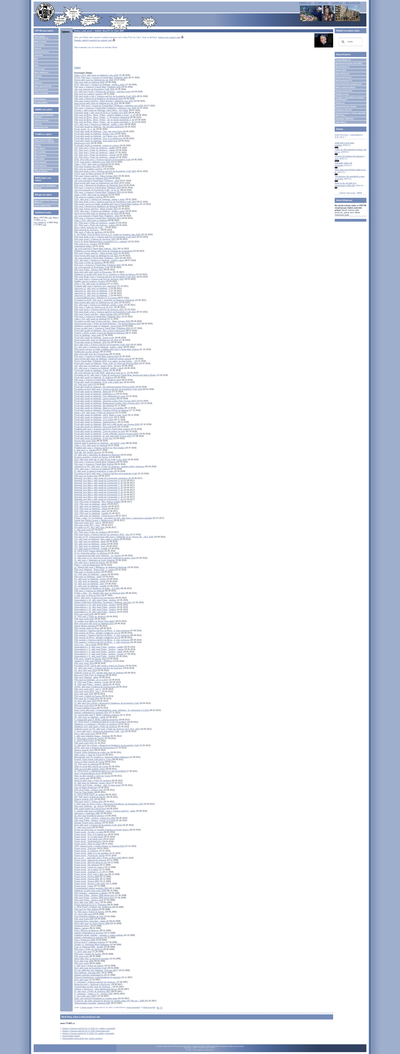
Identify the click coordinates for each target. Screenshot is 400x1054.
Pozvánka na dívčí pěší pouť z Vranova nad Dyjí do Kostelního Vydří (105, 473)
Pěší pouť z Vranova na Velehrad (89, 591)
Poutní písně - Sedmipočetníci (88, 841)
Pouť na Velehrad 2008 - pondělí (88, 947)
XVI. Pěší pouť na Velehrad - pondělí (91, 548)
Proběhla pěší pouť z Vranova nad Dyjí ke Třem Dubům (99, 448)
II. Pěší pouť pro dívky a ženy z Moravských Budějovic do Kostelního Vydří (108, 804)
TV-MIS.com (321, 3)
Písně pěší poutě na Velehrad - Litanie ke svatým (96, 145)
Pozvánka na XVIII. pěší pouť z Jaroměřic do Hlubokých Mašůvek (104, 300)
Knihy (36, 79)
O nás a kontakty (41, 93)
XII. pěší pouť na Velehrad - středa (89, 717)
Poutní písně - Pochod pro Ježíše (89, 855)
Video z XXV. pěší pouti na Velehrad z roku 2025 (96, 75)
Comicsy (37, 124)
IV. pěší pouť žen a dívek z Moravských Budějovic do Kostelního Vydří (106, 703)
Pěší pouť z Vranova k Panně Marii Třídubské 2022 (97, 265)
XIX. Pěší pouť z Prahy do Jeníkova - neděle (94, 223)
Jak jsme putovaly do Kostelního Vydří (91, 267)
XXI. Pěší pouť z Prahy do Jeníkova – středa (94, 157)
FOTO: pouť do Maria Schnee (87, 173)
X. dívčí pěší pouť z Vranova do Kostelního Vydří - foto (99, 731)
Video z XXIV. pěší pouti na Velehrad (91, 164)
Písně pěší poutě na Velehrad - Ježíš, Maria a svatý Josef (100, 415)
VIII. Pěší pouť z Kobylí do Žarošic (90, 797)
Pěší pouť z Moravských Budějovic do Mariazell (96, 206)
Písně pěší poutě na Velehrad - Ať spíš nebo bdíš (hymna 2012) (103, 436)
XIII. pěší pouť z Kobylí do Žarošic (90, 562)
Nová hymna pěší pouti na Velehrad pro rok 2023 (96, 213)
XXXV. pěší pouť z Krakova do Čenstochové (94, 598)
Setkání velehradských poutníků (88, 933)
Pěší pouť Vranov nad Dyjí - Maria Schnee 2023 (96, 209)
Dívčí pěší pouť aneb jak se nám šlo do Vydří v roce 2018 (100, 459)
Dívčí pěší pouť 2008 (83, 961)
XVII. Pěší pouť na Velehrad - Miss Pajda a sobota (97, 502)
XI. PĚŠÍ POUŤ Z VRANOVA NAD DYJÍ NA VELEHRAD (100, 771)
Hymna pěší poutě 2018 (85, 441)
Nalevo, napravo (81, 928)
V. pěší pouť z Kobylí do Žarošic (89, 965)
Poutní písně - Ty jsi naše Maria (88, 837)
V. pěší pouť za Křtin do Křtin (87, 595)
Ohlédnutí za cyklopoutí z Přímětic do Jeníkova (96, 724)
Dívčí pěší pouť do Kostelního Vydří (90, 968)
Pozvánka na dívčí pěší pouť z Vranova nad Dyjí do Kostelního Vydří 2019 (108, 389)
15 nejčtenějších (41, 103)
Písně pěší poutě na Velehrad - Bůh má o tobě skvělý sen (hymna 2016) (107, 424)
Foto (36, 62)
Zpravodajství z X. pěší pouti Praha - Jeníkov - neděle (98, 647)
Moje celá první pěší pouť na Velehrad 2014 (94, 623)
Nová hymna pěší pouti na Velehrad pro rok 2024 (96, 183)
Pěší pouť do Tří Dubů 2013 (86, 698)
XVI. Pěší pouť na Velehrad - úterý (89, 546)
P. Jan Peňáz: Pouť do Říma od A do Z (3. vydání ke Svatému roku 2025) (107, 234)
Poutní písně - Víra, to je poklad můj (90, 834)
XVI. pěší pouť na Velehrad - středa (90, 544)
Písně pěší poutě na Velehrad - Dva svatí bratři (95, 427)
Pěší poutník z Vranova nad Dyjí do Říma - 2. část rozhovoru (102, 640)
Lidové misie (39, 69)
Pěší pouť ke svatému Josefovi (88, 94)
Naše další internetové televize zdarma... (43, 170)
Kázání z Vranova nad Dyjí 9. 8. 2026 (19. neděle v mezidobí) (88, 1033)
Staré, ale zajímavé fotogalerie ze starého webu (95, 998)
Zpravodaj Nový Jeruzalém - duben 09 (91, 921)
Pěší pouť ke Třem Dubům (86, 909)
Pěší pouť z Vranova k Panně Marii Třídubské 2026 (97, 87)
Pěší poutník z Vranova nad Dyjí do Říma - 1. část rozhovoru (102, 642)
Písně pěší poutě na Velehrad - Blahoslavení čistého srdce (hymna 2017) (107, 403)
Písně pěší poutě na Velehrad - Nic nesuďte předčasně (99, 127)
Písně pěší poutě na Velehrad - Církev (91, 370)
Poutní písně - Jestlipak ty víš (88, 872)
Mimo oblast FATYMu (43, 86)
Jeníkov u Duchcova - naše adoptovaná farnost (95, 989)
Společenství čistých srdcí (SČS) (348, 63)
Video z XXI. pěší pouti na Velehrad (90, 284)
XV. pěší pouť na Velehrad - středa (89, 581)
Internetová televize (343, 77)
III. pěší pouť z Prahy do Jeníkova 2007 (92, 991)
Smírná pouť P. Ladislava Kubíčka (89, 942)
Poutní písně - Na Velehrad (86, 865)
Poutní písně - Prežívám (85, 848)
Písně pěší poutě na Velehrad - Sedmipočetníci (95, 422)
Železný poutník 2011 (84, 799)
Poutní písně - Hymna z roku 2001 (89, 883)
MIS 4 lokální (39, 159)
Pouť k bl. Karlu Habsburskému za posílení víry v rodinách (100, 241)
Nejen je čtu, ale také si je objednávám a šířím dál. (345, 184)
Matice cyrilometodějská (345, 87)
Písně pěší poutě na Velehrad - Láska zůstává (95, 398)
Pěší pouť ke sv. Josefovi (86, 244)
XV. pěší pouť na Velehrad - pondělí (90, 586)
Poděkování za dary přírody (86, 352)
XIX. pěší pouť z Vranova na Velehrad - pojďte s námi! (98, 368)
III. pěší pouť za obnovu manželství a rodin (93, 471)
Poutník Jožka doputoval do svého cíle (92, 752)
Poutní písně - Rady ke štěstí (87, 844)
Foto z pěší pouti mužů (84, 734)
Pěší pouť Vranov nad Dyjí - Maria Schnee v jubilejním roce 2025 (103, 101)
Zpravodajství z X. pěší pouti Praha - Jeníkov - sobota (98, 649)
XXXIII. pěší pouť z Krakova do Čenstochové (95, 687)
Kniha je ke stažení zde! (169, 37)
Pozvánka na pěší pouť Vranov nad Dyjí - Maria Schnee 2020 (102, 321)
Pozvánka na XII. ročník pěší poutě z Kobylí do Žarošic (99, 666)
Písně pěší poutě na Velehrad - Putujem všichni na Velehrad (101, 410)
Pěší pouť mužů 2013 (84, 705)
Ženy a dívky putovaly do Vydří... (89, 227)
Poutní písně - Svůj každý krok (88, 839)
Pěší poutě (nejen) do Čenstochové (90, 808)
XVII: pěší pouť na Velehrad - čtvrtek (91, 506)
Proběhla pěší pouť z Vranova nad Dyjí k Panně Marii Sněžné (102, 429)
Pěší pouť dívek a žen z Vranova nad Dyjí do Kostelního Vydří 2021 (105, 312)
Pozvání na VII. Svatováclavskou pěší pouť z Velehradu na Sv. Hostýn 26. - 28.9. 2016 (113, 537)
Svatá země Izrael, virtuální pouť (348, 84)
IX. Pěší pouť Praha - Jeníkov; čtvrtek (91, 682)
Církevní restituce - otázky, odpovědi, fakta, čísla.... (350, 114)
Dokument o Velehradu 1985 (87, 813)
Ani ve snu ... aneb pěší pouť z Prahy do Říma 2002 (98, 858)
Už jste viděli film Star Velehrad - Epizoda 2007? (96, 970)
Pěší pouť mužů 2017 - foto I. (87, 525)
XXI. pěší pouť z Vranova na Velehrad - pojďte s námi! (98, 305)
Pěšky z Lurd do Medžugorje (87, 565)
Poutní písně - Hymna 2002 (86, 881)
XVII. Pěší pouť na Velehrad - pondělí (91, 513)
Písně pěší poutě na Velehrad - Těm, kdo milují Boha (98, 131)
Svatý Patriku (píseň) (71, 1036)
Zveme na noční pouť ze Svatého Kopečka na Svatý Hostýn (101, 830)
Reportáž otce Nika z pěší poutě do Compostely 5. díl (98, 490)
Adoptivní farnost (41, 52)
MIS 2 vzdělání (40, 152)
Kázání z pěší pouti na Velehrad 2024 (91, 178)
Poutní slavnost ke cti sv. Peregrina (90, 905)
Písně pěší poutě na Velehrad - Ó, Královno (94, 377)
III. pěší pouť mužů (83, 827)
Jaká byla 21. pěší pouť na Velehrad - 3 (92, 291)
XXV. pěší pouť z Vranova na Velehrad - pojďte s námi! (99, 124)
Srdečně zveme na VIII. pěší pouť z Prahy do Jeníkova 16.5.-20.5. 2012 (107, 729)
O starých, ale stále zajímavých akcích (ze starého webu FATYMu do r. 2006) (109, 1001)
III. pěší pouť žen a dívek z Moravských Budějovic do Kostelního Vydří (106, 745)
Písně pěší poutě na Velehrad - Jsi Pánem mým (96, 136)
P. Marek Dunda (86, 1007)
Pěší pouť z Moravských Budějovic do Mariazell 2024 (98, 185)
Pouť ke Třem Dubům (84, 792)
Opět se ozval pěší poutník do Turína (91, 766)
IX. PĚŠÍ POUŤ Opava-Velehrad (89, 551)
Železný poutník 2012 (84, 750)
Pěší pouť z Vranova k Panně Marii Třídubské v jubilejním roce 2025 (105, 108)
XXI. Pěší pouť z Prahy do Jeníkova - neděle (94, 148)
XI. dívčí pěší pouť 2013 (85, 701)
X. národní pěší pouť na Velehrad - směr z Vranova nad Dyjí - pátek (104, 811)
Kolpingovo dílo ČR (343, 110)
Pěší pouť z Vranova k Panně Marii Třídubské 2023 (97, 218)
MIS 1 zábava (39, 149)
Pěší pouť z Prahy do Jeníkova (88, 232)
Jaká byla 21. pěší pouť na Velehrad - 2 (92, 293)
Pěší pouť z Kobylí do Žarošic (88, 696)
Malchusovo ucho (82, 143)
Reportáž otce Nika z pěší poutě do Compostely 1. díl (98, 499)
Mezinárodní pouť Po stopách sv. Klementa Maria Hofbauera (101, 757)
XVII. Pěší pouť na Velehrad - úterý (90, 511)
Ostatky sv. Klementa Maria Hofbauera (91, 944)
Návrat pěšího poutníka (85, 626)
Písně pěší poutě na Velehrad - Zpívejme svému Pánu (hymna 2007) (105, 401)
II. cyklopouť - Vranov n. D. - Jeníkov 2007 (93, 994)
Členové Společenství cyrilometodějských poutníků (97, 977)
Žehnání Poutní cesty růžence (88, 823)
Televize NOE (340, 70)
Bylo (36, 59)
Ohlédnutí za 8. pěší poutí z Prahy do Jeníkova (95, 726)
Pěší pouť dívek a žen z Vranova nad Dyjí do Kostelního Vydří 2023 (105, 237)
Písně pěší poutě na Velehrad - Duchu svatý (94, 337)
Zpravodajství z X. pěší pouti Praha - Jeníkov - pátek (98, 651)
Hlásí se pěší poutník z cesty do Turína (92, 776)
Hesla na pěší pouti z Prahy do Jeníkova (92, 780)
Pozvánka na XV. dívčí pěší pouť (89, 527)
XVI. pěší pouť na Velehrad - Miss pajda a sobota (96, 539)
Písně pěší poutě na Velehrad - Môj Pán (92, 342)
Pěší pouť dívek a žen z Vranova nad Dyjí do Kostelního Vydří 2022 (105, 277)
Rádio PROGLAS (342, 74)
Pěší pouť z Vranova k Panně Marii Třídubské (95, 462)
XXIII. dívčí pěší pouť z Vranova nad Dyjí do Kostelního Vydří (102, 159)
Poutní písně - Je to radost (86, 869)
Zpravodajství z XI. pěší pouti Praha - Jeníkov (95, 600)
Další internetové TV (343, 81)
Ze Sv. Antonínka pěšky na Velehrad (91, 553)
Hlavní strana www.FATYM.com (41, 37)
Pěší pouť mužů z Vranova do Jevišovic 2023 (95, 239)
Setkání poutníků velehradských (88, 975)
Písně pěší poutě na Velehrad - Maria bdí (92, 391)
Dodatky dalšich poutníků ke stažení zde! (93, 40)
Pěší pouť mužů (81, 956)
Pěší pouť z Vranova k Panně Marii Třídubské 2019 (97, 380)
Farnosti (37, 48)
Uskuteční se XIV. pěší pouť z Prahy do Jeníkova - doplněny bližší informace (109, 466)
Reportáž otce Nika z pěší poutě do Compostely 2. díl (98, 497)
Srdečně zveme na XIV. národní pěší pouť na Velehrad (99, 673)
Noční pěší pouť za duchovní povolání (91, 958)
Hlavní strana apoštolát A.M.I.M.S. (43, 116)
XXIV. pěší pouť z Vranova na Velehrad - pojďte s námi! (99, 199)
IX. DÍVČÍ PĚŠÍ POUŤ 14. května (89, 794)
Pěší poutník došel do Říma (87, 628)
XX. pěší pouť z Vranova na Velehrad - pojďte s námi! (98, 347)
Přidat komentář (149, 1007)
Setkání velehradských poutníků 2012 (91, 712)
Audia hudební (40, 162)
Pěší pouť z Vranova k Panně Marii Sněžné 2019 (96, 356)
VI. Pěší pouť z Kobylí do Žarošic (89, 912)
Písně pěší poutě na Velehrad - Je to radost (94, 420)
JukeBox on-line (342, 94)
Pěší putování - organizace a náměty (91, 893)
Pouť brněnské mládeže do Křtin (88, 916)
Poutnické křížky (82, 926)
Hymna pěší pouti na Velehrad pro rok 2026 (93, 80)
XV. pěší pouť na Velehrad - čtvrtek (90, 579)
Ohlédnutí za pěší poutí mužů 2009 (90, 891)
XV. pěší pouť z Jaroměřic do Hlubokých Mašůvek (97, 455)
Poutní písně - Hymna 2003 (86, 879)
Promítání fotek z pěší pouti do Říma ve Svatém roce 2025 (101, 113)
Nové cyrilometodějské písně (87, 773)
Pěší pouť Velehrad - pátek (86, 677)
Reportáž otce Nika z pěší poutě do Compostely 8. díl (98, 483)
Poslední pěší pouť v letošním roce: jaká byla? (95, 286)
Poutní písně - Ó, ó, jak (84, 129)
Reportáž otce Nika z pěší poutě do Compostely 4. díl (98, 492)
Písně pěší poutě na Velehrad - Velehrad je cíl (95, 394)
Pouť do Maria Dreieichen (85, 787)
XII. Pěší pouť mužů (83, 384)
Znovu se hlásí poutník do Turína (89, 762)
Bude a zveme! (40, 41)
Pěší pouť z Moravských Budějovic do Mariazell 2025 (98, 98)
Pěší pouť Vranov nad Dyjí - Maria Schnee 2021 (96, 314)
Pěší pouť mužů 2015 (84, 614)
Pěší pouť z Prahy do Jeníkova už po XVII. (93, 307)
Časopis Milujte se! (343, 60)
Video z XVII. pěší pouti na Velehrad (90, 445)
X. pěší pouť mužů (82, 530)
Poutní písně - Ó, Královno (86, 851)
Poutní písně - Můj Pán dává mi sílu (90, 862)
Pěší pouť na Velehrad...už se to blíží (91, 680)
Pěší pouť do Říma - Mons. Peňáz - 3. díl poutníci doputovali (102, 117)
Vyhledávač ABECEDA (344, 119)
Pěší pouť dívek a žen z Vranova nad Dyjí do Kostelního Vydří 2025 (105, 171)
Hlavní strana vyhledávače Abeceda (45, 187)
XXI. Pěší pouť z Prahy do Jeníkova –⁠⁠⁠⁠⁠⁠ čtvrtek (95, 155)
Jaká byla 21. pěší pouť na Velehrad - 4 (92, 288)
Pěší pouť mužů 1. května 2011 (88, 801)
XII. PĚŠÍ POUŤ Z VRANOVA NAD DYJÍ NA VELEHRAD (100, 722)
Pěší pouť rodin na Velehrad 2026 (89, 82)
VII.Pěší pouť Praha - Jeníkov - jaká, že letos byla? (97, 785)
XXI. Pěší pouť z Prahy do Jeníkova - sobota (94, 150)
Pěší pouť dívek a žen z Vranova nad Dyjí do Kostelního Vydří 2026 (105, 96)
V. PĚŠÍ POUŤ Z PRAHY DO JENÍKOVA (93, 907)
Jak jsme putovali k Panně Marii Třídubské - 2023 (96, 216)
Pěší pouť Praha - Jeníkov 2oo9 (88, 900)
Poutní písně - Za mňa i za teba (88, 832)
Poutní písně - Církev (84, 886)
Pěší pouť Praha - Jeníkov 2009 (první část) (94, 898)
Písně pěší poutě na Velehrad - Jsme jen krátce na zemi (99, 431)
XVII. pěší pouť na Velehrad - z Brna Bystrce (94, 516)
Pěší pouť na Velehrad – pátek (88, 577)
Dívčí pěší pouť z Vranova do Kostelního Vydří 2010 (98, 825)
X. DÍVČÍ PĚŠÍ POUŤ (84, 741)
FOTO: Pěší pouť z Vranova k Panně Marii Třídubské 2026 (101, 77)
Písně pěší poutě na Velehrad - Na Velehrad (94, 405)
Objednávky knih (41, 127)
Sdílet (77, 67)
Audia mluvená (40, 166)
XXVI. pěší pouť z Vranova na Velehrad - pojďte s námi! (99, 84)
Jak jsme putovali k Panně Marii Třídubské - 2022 (96, 258)
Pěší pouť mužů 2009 (84, 919)
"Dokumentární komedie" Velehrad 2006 (92, 1003)
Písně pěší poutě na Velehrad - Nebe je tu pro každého (99, 408)
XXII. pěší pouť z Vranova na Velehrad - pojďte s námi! (99, 260)
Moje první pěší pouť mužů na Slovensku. (93, 272)
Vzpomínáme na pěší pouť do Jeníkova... (93, 987)
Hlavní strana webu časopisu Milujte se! (46, 201)
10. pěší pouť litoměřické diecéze (89, 816)
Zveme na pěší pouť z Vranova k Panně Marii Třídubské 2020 (102, 328)
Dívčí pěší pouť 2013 (83, 694)
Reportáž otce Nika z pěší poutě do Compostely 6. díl (98, 487)
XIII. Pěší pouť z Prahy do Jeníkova (90, 532)
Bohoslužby (39, 45)
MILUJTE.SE (352, 3)
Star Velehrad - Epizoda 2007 (87, 973)
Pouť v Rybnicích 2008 (84, 940)
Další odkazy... (341, 122)
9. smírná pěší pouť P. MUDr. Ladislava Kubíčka (96, 719)
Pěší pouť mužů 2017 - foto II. (88, 523)
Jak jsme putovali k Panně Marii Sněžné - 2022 (95, 248)
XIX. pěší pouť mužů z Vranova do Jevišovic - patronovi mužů (102, 91)
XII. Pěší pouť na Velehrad (86, 764)
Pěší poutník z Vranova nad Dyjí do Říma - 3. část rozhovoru (102, 635)
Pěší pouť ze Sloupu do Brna (87, 572)
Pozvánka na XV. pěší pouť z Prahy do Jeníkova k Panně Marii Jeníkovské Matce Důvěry (115, 375)
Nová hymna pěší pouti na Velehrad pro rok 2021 (96, 302)
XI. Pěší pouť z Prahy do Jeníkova (90, 616)
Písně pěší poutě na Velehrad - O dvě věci (93, 438)
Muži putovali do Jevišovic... (87, 230)
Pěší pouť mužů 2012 (84, 743)
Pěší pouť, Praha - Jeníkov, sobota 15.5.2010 (94, 818)
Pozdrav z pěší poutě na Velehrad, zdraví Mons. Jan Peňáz (101, 110)
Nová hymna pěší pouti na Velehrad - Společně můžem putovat (102, 359)
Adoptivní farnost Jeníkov (346, 106)
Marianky (38, 76)
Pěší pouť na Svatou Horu (86, 476)
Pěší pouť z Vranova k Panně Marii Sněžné (94, 464)
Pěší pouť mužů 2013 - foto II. (88, 689)
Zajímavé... (38, 83)
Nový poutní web (81, 778)
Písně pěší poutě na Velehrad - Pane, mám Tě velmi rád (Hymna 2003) (106, 363)
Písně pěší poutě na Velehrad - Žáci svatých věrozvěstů (99, 330)
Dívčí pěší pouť (81, 980)
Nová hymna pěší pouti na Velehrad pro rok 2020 (96, 340)
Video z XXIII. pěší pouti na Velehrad (91, 195)
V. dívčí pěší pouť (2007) (85, 996)
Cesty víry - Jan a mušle (85, 644)
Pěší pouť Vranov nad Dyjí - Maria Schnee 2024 (96, 176)
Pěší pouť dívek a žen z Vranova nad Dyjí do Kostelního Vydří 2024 (105, 202)
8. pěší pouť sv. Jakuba (85, 450)
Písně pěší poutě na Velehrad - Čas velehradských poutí (99, 396)
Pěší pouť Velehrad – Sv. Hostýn (89, 806)
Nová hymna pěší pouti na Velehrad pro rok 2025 (96, 103)
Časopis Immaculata (343, 91)
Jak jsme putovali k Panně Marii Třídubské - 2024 (96, 180)
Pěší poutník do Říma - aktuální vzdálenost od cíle (97, 633)
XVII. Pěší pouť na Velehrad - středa (90, 509)
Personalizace (40, 99)
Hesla (36, 66)
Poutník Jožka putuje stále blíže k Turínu (93, 759)
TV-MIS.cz (336, 3)
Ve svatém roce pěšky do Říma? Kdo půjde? (94, 621)
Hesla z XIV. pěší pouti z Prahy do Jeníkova (94, 412)
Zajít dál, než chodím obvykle (87, 452)
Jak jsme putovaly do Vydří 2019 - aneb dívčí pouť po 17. (100, 373)
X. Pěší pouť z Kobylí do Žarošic (89, 738)
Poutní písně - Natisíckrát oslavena (90, 860)
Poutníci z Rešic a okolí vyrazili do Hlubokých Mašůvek (99, 333)
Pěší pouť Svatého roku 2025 (87, 166)
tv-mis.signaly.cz (40, 221)
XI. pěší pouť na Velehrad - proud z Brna (92, 783)
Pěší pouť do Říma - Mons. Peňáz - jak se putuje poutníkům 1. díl (104, 122)
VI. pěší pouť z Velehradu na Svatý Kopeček (94, 560)
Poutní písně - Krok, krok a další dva (91, 874)
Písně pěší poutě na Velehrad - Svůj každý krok (96, 141)
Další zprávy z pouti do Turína (88, 755)
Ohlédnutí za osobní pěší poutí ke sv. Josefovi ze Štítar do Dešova (104, 274)
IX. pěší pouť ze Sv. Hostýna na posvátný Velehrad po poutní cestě (105, 558)
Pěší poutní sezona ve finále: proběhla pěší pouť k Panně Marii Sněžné (106, 204)
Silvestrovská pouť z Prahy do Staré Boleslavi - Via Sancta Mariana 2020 (107, 323)
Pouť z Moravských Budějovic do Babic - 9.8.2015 (97, 588)
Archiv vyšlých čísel (42, 206)
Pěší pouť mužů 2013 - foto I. (87, 691)
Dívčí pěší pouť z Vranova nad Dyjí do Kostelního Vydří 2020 (102, 345)
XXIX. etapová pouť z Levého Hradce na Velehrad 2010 (99, 846)
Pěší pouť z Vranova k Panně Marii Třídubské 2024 (97, 188)
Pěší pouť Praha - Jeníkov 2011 (89, 790)
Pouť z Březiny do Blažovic (86, 930)
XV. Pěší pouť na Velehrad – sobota (90, 574)
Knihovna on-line (41, 120)
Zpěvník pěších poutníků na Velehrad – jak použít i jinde (99, 443)
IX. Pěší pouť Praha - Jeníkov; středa (91, 684)
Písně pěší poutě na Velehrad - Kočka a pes (94, 134)
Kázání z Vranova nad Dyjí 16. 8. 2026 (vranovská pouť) (86, 1031)
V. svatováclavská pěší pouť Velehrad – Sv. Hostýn (97, 555)
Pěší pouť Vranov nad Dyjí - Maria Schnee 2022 (96, 253)
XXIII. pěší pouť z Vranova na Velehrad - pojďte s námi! (99, 211)
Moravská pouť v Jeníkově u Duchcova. (92, 984)
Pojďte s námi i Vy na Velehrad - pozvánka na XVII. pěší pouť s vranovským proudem (113, 518)
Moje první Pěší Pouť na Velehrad (89, 675)
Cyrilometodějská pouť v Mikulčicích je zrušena (95, 298)
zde (50, 218)
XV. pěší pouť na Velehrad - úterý (89, 584)
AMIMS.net (305, 3)
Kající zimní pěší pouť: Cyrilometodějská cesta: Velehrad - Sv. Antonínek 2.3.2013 (111, 710)
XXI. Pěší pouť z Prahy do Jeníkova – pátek (94, 152)
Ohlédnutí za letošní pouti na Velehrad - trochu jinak (98, 326)
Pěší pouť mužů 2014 (84, 663)
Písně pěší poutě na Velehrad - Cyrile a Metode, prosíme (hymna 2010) (106, 434)
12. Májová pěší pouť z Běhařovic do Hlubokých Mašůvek (100, 567)
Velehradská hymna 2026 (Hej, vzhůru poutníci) (82, 1038)
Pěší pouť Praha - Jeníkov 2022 (88, 270)
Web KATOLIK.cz (342, 67)
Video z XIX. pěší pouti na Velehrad (90, 319)
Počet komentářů (133, 1007)
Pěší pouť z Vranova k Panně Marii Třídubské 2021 (97, 316)
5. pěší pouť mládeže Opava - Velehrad (92, 736)
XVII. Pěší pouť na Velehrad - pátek (90, 504)
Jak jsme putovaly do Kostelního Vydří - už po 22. (97, 190)
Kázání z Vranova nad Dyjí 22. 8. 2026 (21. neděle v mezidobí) (88, 1028)
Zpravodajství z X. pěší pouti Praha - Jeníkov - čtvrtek (99, 654)
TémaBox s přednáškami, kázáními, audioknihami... (349, 99)
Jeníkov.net (340, 103)
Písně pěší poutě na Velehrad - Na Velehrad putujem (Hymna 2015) (104, 387)
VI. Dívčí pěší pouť (83, 951)
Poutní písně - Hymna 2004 (86, 876)
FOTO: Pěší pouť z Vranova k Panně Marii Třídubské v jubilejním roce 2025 (108, 106)
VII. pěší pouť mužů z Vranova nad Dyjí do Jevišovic (98, 668)
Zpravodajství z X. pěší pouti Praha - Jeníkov (94, 656)
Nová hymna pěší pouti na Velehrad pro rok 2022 (96, 255)
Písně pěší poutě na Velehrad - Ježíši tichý (93, 417)
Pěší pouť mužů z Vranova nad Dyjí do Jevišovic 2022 (99, 279)
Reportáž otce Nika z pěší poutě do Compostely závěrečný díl (102, 478)
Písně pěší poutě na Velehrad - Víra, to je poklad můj (98, 138)
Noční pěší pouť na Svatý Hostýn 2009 (92, 923)
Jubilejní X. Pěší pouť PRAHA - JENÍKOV (93, 661)
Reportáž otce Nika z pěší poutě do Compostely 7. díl (98, 485)
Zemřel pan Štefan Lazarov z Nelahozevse (93, 520)
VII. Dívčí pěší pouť (83, 914)
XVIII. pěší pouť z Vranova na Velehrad (92, 469)
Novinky (37, 145)
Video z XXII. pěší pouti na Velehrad (90, 220)
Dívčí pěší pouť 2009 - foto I (87, 902)
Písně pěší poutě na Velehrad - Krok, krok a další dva (98, 382)
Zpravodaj (38, 55)
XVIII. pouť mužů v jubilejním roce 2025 (92, 162)
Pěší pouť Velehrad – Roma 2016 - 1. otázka (94, 569)
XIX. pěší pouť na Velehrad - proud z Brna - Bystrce (97, 366)
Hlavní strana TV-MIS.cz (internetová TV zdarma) (44, 141)
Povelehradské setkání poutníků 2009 (91, 888)
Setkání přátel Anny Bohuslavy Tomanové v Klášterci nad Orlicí (103, 602)
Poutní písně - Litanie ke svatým (89, 867)
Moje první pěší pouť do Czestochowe (91, 354)
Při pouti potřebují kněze (85, 708)
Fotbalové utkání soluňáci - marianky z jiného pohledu (98, 935)
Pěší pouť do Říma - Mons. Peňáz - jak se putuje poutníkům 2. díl (104, 120)
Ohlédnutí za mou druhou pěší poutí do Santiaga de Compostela (103, 251)
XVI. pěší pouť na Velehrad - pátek (90, 541)
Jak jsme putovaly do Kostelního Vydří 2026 (94, 89)
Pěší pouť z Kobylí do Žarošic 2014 (90, 659)
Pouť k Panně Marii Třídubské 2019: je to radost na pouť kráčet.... (104, 361)
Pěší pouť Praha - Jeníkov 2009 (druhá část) (94, 895)
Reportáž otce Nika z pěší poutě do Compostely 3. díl (98, 494)
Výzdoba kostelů (41, 90)
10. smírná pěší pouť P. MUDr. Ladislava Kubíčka (96, 715)
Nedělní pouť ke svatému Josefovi (90, 281)
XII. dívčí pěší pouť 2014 (85, 670)
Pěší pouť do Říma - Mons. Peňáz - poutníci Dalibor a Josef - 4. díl (104, 115)
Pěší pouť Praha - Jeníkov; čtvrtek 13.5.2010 (94, 820)
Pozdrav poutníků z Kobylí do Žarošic (91, 457)
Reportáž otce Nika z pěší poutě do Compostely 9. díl (98, 480)
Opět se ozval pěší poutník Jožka (89, 769)
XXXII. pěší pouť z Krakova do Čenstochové (94, 748)
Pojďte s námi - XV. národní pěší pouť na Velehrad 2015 (99, 593)
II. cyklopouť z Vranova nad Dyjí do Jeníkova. (95, 982)
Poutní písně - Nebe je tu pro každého (91, 853)
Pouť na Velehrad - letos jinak (87, 335)
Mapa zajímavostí (41, 72)
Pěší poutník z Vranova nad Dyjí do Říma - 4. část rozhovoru (102, 630)
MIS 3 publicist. (40, 155)
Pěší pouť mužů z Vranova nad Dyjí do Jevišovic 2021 (99, 309)
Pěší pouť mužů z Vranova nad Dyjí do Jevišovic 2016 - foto (101, 534)
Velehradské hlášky (83, 246)
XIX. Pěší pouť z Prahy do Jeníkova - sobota (94, 225)
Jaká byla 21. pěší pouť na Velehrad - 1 (92, 295)
